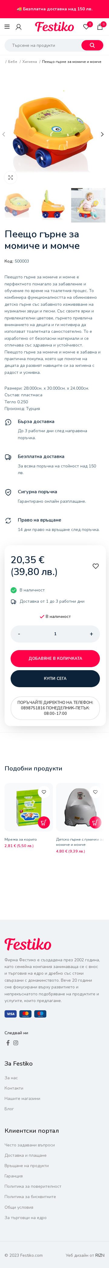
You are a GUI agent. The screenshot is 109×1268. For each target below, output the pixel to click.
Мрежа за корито (21, 839)
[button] (44, 822)
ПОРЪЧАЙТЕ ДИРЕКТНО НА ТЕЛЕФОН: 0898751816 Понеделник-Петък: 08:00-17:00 (55, 708)
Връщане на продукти (27, 1166)
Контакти (14, 1088)
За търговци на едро (26, 1218)
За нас (11, 1078)
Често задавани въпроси (30, 1145)
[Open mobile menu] (7, 27)
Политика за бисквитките (30, 1197)
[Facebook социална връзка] (8, 1042)
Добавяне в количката (55, 658)
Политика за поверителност (33, 1186)
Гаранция (14, 1176)
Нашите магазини (22, 1098)
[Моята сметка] (19, 27)
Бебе (13, 61)
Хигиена (30, 61)
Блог (9, 1109)
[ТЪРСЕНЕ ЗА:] (92, 45)
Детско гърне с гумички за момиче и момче (80, 842)
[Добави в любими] (44, 792)
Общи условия (19, 1207)
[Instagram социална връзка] (16, 1042)
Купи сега (55, 678)
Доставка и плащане (26, 1155)
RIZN (99, 1255)
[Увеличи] (11, 177)
